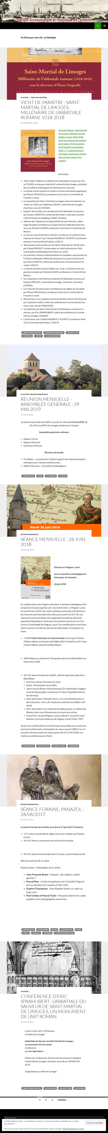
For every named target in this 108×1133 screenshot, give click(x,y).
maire (78, 929)
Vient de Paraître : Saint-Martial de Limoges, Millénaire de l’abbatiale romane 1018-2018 (51, 109)
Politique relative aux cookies (73, 1129)
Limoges (63, 476)
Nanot (26, 933)
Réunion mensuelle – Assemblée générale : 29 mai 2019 (50, 404)
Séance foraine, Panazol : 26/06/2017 (52, 811)
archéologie (72, 332)
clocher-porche (52, 336)
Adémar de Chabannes (54, 332)
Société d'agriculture (64, 933)
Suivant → (63, 1100)
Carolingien (43, 929)
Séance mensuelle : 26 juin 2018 (53, 541)
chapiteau (27, 336)
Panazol (36, 933)
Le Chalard (51, 476)
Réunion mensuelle (39, 394)
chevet (39, 336)
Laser (40, 476)
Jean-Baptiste (66, 929)
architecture (43, 746)
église (54, 929)
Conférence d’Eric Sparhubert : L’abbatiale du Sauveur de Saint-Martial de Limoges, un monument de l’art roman (53, 1006)
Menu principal (104, 25)
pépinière (47, 933)
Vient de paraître (39, 97)
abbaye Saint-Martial (32, 332)
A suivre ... (25, 97)
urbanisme (73, 746)
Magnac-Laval (59, 746)
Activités (25, 394)
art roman (79, 1088)
